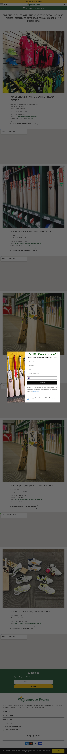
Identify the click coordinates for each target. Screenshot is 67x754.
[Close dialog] (57, 353)
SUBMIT (42, 383)
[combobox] (29, 378)
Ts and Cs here (36, 391)
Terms (28, 399)
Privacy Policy (53, 398)
